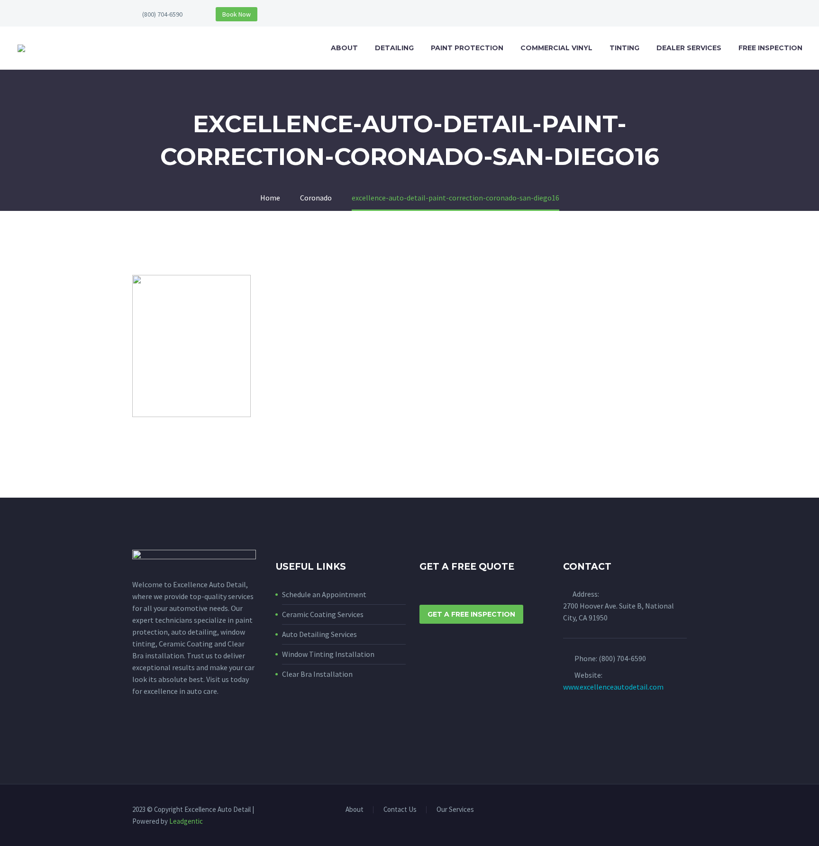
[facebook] (138, 734)
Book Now (236, 14)
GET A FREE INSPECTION (471, 614)
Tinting (624, 48)
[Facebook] (671, 810)
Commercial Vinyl (556, 48)
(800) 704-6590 (162, 14)
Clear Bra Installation (317, 674)
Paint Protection (467, 48)
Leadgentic (186, 821)
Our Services (455, 809)
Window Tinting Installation (328, 654)
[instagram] (155, 734)
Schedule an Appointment (324, 594)
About (344, 48)
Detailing (394, 48)
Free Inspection (770, 48)
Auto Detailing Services (319, 634)
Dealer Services (688, 48)
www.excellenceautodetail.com (613, 686)
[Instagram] (684, 810)
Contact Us (400, 809)
